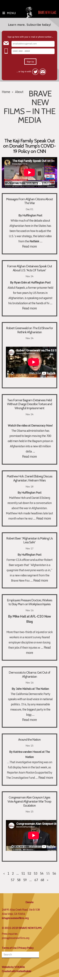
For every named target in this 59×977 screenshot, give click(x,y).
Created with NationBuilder (16, 971)
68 (42, 879)
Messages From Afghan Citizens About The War (29, 201)
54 (41, 873)
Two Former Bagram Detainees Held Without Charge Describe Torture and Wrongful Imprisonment (29, 404)
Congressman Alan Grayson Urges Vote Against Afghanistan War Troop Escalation (29, 801)
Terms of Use (9, 948)
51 (23, 873)
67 (36, 879)
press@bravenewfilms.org (15, 938)
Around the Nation (29, 739)
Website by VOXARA (13, 967)
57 (12, 879)
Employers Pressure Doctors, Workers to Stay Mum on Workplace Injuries (29, 602)
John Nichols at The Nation (32, 688)
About (19, 91)
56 (54, 873)
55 (48, 873)
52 (29, 873)
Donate (29, 902)
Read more (29, 246)
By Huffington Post (30, 215)
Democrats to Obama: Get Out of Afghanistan (29, 674)
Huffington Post (31, 554)
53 (35, 873)
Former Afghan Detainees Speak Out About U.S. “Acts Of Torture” (29, 268)
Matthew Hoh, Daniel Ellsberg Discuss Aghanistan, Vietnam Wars (29, 478)
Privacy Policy (26, 948)
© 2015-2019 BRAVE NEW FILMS (22, 928)
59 (25, 879)
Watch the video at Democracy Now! (30, 425)
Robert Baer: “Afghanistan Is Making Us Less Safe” (29, 540)
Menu (11, 13)
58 (18, 879)
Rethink (34, 241)
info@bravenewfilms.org (15, 918)
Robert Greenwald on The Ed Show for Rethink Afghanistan (29, 330)
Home (6, 91)
